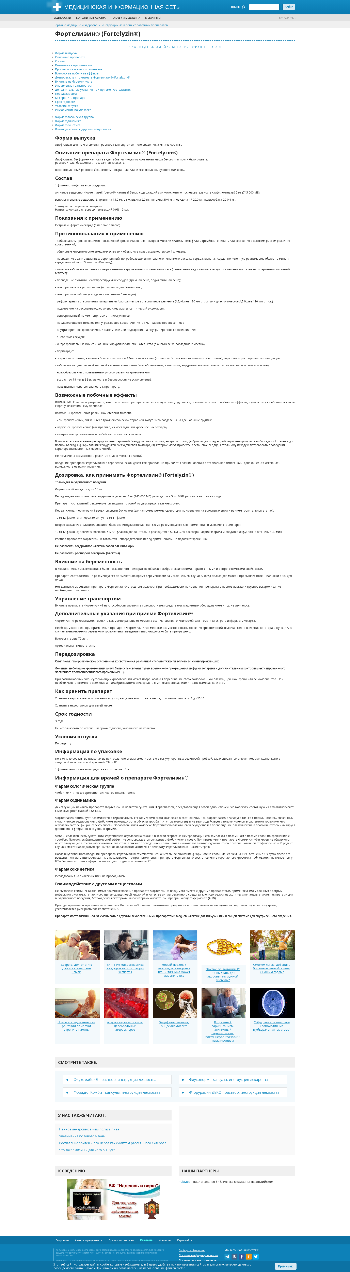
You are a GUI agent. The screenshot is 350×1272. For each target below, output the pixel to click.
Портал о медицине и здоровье (75, 25)
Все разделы (286, 17)
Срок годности (65, 102)
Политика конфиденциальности (198, 1255)
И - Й (162, 47)
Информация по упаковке (73, 110)
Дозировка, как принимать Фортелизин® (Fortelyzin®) (92, 77)
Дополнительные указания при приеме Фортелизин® (93, 89)
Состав (60, 61)
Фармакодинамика (68, 121)
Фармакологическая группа (74, 117)
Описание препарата (70, 57)
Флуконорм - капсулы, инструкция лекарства (228, 1079)
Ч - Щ (206, 47)
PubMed (184, 1182)
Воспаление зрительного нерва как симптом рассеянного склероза (112, 1143)
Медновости (62, 17)
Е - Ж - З (152, 47)
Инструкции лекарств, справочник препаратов (134, 25)
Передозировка (66, 94)
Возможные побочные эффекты (77, 73)
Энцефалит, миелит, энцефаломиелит (174, 1024)
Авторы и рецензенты (88, 1240)
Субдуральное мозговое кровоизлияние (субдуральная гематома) (271, 1025)
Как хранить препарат (71, 98)
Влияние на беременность (73, 81)
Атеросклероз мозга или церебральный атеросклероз (125, 1025)
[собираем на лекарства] (113, 1203)
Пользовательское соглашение (198, 1260)
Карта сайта (184, 1240)
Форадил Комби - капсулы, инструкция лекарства (117, 1092)
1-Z (131, 47)
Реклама (146, 1240)
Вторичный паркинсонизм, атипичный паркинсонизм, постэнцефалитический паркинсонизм (222, 1031)
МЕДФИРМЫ (153, 17)
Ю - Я (217, 47)
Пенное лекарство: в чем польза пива (89, 1129)
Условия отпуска (66, 106)
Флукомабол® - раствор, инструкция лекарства (115, 1079)
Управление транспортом (73, 85)
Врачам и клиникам (121, 1240)
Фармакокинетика (67, 125)
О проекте (62, 1240)
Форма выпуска (66, 53)
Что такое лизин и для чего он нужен (88, 1150)
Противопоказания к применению (79, 69)
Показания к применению (73, 65)
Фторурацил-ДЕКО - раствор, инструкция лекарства (234, 1092)
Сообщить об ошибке (192, 1250)
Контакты (165, 1240)
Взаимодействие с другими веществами (83, 129)
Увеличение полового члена (82, 1136)
